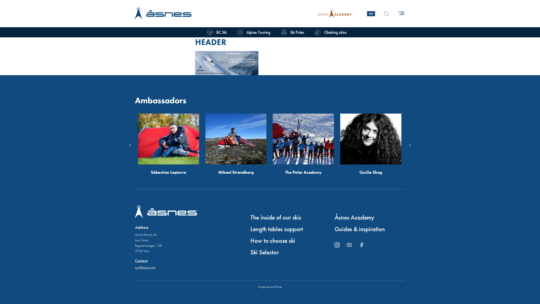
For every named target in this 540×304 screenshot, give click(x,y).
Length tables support (276, 229)
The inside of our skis (275, 217)
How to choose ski (272, 241)
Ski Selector (264, 252)
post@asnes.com (145, 267)
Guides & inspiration (360, 229)
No (371, 13)
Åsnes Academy (354, 217)
